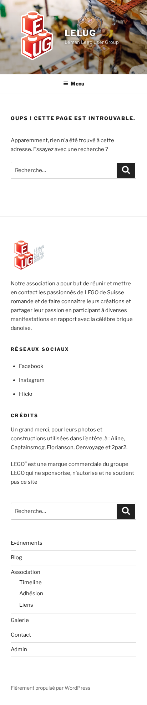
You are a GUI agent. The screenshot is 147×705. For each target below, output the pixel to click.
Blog (16, 557)
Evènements (26, 543)
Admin (19, 649)
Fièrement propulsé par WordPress (50, 688)
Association (25, 572)
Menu (77, 84)
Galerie (20, 620)
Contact (21, 635)
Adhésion (31, 593)
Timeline (30, 582)
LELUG (81, 33)
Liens (26, 605)
